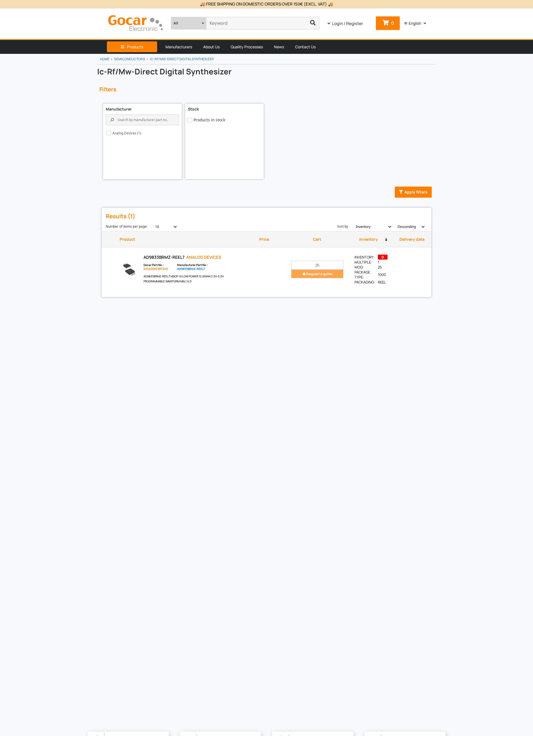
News (279, 46)
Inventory (368, 239)
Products (135, 46)
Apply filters (416, 192)
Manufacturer (119, 109)
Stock (193, 109)
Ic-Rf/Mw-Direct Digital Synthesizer (182, 59)
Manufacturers (178, 46)
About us (211, 46)
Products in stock (209, 119)
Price (264, 239)
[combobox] (162, 226)
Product (127, 239)
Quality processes (247, 46)
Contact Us (305, 46)
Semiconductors (129, 59)
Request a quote (319, 274)
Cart (317, 239)
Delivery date (411, 239)
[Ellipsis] (313, 23)
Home (104, 59)
